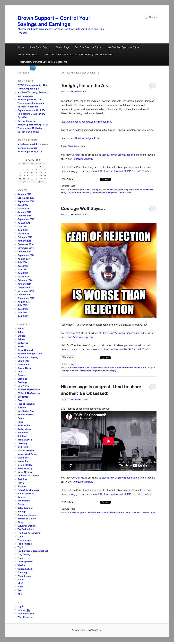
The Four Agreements (29, 532)
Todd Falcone (25, 543)
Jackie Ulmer (24, 428)
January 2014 (24, 283)
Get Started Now (26, 410)
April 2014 (23, 272)
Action (21, 328)
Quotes (21, 497)
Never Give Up (147, 189)
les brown (23, 446)
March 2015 (23, 233)
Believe (21, 339)
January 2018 (24, 194)
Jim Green (97, 192)
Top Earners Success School (33, 550)
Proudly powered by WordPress (87, 630)
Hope (20, 421)
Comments (26, 613)
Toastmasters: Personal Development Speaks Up (42, 61)
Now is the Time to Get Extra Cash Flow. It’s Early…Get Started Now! (78, 54)
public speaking (26, 493)
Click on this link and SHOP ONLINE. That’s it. (126, 171)
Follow (69, 179)
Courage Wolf (67, 370)
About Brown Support (40, 47)
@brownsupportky (83, 158)
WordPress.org (25, 617)
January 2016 (24, 212)
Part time (22, 479)
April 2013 (23, 316)
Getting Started (98, 189)
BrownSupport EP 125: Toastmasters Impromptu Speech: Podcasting (31, 103)
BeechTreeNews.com (73, 146)
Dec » (40, 181)
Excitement (134, 512)
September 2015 (26, 219)
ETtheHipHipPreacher (95, 512)
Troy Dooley (24, 554)
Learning (123, 189)
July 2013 (22, 305)
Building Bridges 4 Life (30, 353)
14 (36, 172)
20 (32, 175)
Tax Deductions (26, 529)
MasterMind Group (27, 454)
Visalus (21, 565)
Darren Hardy (24, 368)
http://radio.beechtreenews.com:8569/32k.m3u (86, 121)
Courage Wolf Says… (83, 208)
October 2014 (24, 251)
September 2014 (26, 255)
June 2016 (23, 204)
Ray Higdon (24, 500)
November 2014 (26, 247)
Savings (22, 511)
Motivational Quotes (28, 54)
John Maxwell (25, 439)
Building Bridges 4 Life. (87, 138)
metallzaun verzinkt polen (31, 144)
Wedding (22, 572)
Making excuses (26, 450)
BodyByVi (23, 342)
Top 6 (20, 547)
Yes (144, 367)
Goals (21, 418)
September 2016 (26, 201)
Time (20, 536)
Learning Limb (110, 192)
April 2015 (23, 230)
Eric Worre (23, 385)
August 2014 (24, 258)
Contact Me (77, 154)
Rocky (21, 504)
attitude (21, 335)
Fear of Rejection (83, 370)
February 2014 (25, 280)
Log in (21, 606)
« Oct (23, 181)
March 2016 (23, 208)
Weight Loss (24, 575)
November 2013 (26, 290)
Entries (24, 609)
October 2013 (24, 294)
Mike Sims (23, 457)
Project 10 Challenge (28, 489)
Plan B (21, 482)
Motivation (134, 189)
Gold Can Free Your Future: (88, 47)
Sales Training (25, 507)
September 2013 (26, 298)
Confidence (23, 360)
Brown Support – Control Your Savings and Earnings (54, 20)
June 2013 (23, 308)
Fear (20, 400)
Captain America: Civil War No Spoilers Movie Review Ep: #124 (32, 113)
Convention (24, 364)
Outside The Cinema (28, 475)
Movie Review (25, 464)
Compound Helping (28, 357)
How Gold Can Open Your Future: (123, 47)
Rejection (97, 370)
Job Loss (22, 436)
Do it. (87, 189)
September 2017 (26, 197)
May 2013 (22, 312)
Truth (20, 558)
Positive (138, 367)
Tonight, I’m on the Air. (84, 85)
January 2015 (24, 240)
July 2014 (22, 262)
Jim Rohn (23, 432)
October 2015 (24, 215)
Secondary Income (27, 515)
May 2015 (22, 226)
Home (21, 47)
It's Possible (112, 189)
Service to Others (27, 518)
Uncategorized (25, 561)
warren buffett (25, 568)
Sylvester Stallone (27, 525)
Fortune (22, 407)
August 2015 (24, 222)
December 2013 (25, 287)
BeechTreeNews (83, 192)
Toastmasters (24, 540)
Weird (21, 579)
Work (20, 586)
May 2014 (22, 269)
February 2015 (25, 237)
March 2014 (23, 276)
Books (21, 346)
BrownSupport (77, 189)
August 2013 (24, 301)
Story (63, 192)
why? (20, 583)
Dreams (21, 375)
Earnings (22, 378)
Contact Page (62, 47)
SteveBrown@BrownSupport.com (120, 154)
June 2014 (23, 265)
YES (20, 593)
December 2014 (25, 244)
